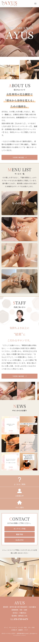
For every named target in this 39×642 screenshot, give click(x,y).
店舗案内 (20, 630)
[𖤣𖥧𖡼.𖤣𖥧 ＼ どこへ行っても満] (28, 443)
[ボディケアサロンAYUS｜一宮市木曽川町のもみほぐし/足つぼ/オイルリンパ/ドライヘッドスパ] (9, 3)
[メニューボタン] (35, 3)
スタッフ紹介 (31, 627)
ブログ (26, 630)
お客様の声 (14, 630)
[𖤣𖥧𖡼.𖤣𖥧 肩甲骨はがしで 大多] (28, 461)
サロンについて (13, 627)
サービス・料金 (22, 627)
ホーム (6, 627)
